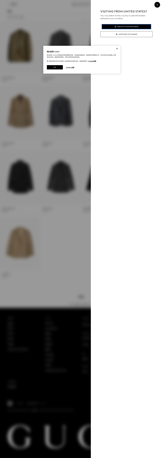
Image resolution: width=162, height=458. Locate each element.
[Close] (157, 5)
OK (55, 67)
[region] (81, 60)
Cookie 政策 (92, 61)
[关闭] (117, 48)
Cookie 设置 (70, 67)
